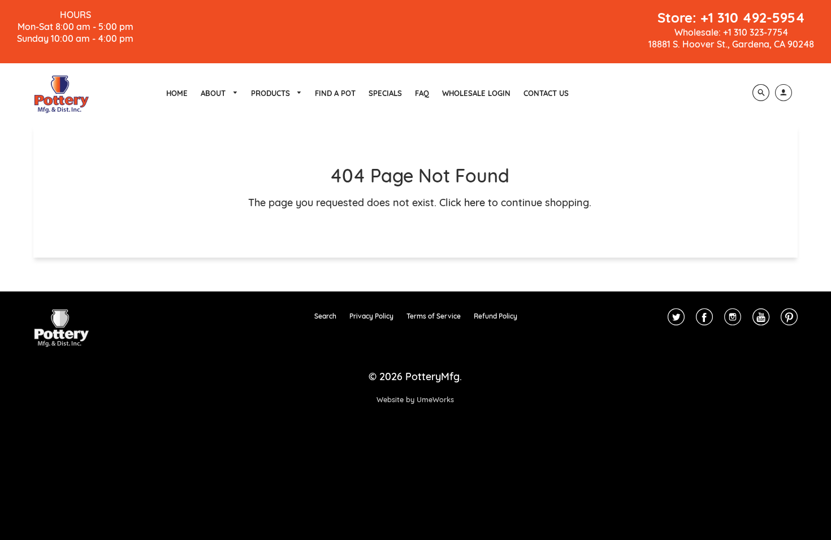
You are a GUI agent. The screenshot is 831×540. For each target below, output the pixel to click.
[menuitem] (177, 93)
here (474, 202)
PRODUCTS (271, 93)
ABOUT (214, 93)
